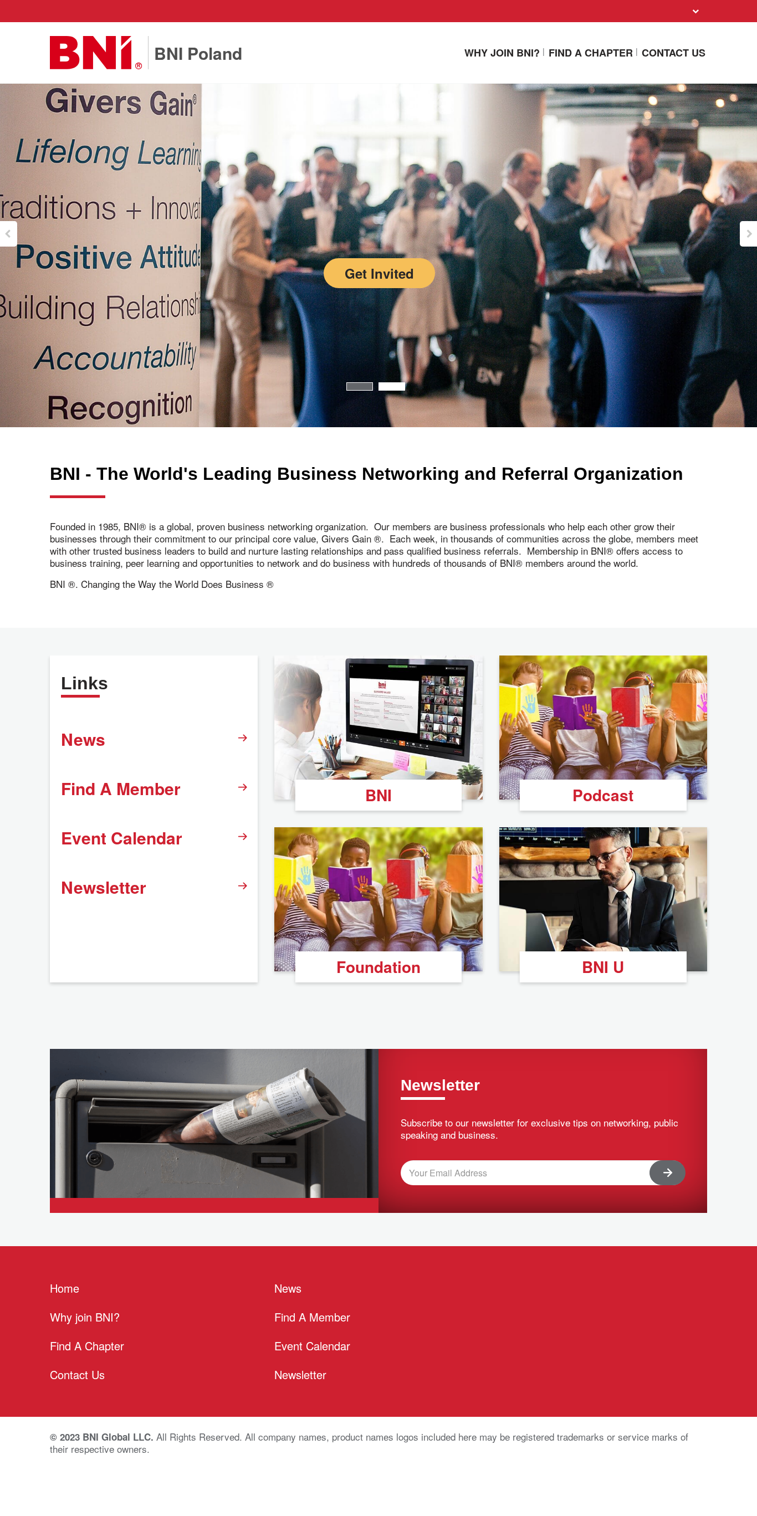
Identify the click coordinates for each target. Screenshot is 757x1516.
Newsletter (103, 887)
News (83, 739)
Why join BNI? (502, 52)
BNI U (603, 966)
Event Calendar (121, 837)
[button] (8, 234)
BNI (378, 794)
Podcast (602, 794)
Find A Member (121, 788)
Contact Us (673, 52)
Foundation (378, 966)
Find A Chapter (591, 52)
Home (64, 1288)
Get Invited (379, 273)
